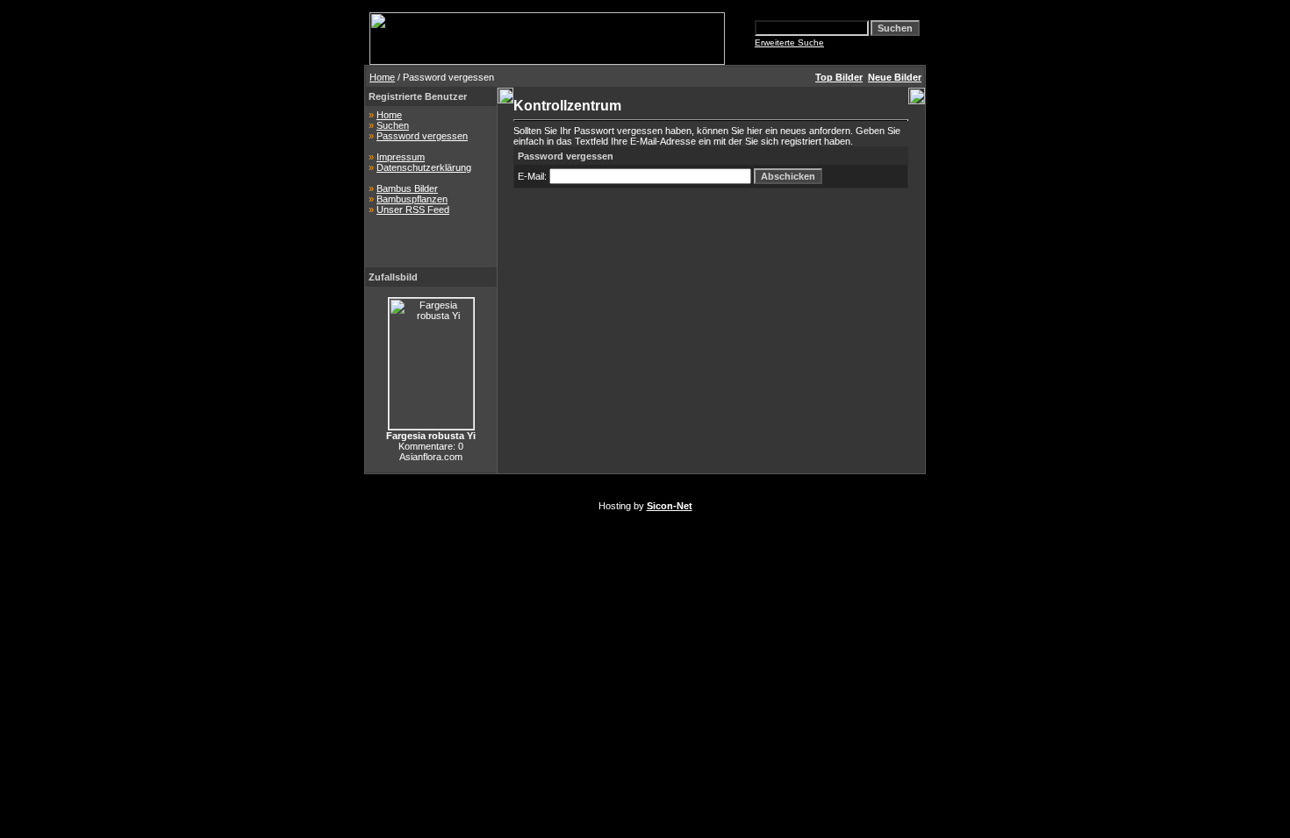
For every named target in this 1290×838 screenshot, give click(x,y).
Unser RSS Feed (412, 209)
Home (382, 77)
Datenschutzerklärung (423, 167)
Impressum (400, 157)
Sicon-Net (669, 506)
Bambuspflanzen (412, 199)
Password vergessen (422, 136)
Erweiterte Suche (789, 42)
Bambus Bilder (407, 188)
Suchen (392, 125)
